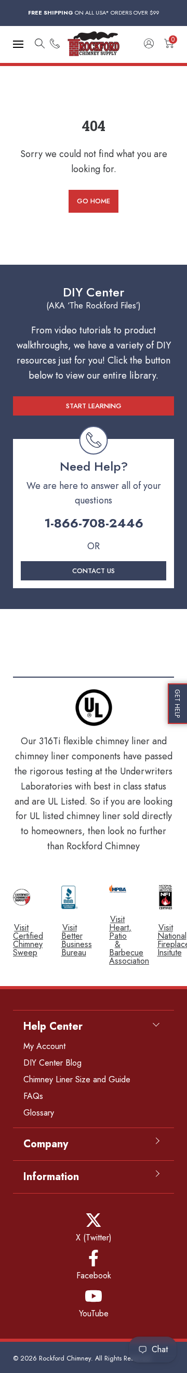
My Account (44, 1046)
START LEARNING (94, 406)
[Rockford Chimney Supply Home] (93, 44)
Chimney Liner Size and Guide (76, 1079)
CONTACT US (93, 571)
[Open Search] (40, 44)
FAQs (33, 1096)
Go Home (93, 201)
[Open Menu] (18, 44)
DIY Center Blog (52, 1063)
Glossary (38, 1113)
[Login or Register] (149, 44)
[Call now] (55, 44)
